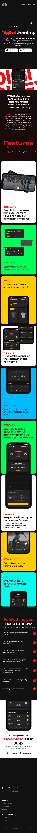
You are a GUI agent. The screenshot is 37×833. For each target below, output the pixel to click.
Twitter (5, 820)
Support (5, 809)
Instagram (6, 817)
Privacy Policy (7, 803)
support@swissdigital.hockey (13, 788)
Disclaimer (6, 806)
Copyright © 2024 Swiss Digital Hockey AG (18, 829)
